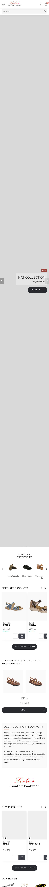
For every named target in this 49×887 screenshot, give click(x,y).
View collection (23, 646)
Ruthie (6, 625)
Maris (6, 844)
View (23, 710)
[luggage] (3, 838)
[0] (46, 4)
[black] (5, 838)
